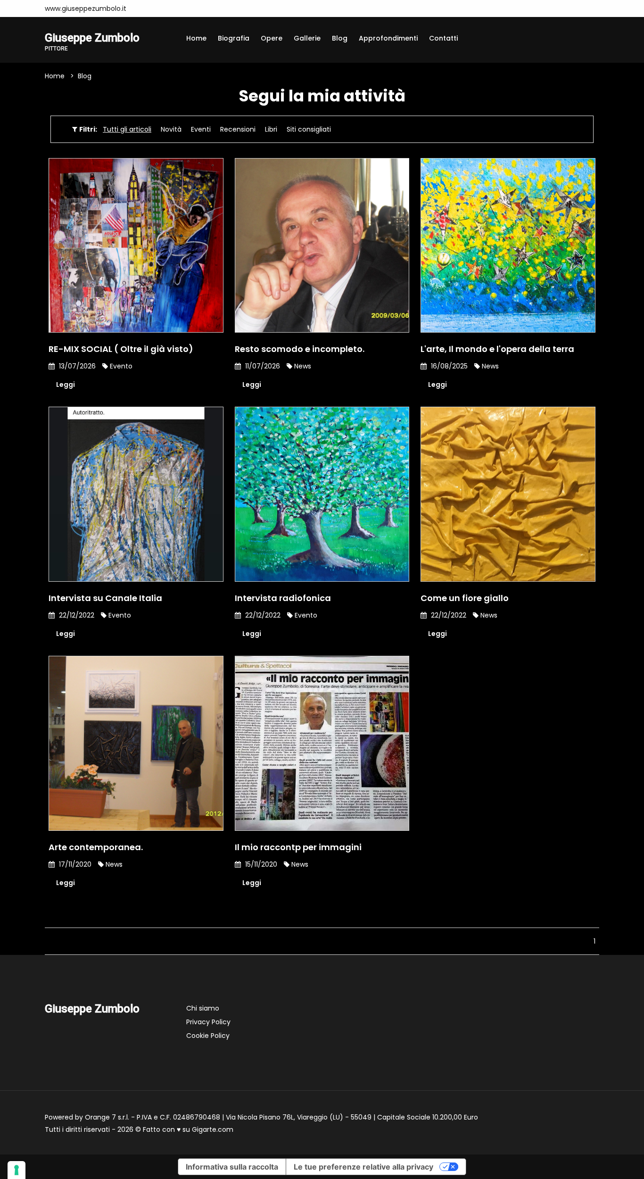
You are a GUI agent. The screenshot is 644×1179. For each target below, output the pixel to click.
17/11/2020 (74, 864)
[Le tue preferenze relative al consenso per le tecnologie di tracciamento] (16, 1170)
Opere (271, 38)
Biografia (233, 38)
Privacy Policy (208, 1022)
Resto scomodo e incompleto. (299, 349)
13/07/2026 (76, 366)
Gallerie (307, 38)
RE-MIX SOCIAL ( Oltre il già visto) (121, 349)
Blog (339, 38)
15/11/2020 (260, 864)
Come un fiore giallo (465, 598)
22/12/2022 (75, 615)
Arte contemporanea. (96, 847)
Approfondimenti (388, 38)
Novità (171, 129)
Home (196, 38)
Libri (271, 129)
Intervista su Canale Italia (105, 598)
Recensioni (238, 129)
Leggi (65, 384)
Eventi (201, 129)
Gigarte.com (212, 1129)
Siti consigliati (309, 129)
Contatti (443, 38)
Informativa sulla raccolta (232, 1166)
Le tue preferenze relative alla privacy (363, 1166)
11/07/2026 (261, 366)
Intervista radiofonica (283, 598)
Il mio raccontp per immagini (298, 847)
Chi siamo (202, 1008)
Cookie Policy (208, 1035)
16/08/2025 (448, 366)
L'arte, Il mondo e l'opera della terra (497, 349)
